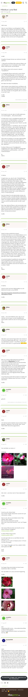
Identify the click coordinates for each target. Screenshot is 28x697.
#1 (26, 21)
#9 (26, 355)
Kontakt (3, 689)
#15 (26, 563)
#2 (26, 52)
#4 (26, 171)
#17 (26, 645)
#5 (26, 229)
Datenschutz (20, 689)
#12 (26, 444)
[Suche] (26, 3)
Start (6, 691)
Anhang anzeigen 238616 (7, 530)
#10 (26, 395)
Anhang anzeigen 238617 (7, 535)
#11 (26, 416)
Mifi (2, 12)
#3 (26, 110)
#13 (26, 489)
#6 (26, 281)
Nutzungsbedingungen (11, 689)
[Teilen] (24, 21)
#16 (26, 623)
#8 (26, 335)
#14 (26, 508)
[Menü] (1, 2)
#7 (26, 312)
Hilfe (3, 691)
